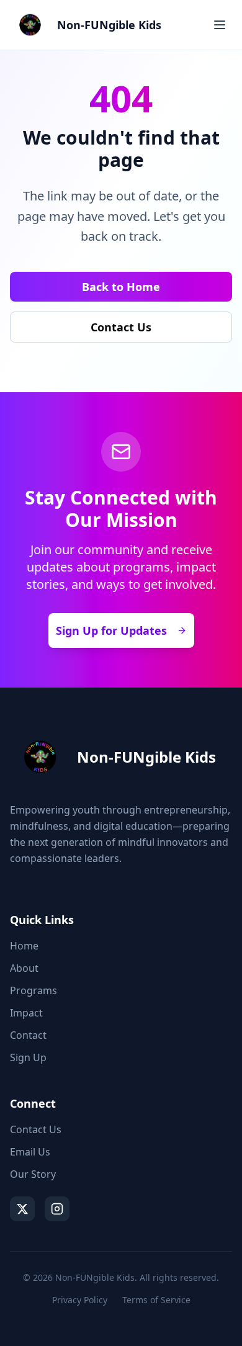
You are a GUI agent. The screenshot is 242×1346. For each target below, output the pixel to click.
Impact (26, 1013)
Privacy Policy (79, 1300)
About (24, 968)
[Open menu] (219, 24)
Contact (28, 1035)
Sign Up (28, 1057)
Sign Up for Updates (111, 630)
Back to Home (121, 286)
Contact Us (121, 327)
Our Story (33, 1174)
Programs (33, 990)
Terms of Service (156, 1300)
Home (24, 946)
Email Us (30, 1152)
